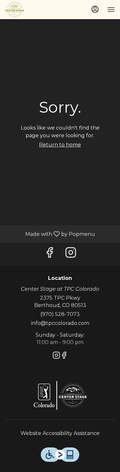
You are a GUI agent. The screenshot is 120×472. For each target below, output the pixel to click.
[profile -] (95, 9)
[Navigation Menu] (111, 9)
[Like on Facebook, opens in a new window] (49, 254)
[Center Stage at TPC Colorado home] (34, 10)
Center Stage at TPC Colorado (60, 395)
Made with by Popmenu (50, 233)
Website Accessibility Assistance (60, 433)
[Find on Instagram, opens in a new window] (70, 254)
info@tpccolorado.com (60, 323)
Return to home (60, 145)
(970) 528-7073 (60, 314)
